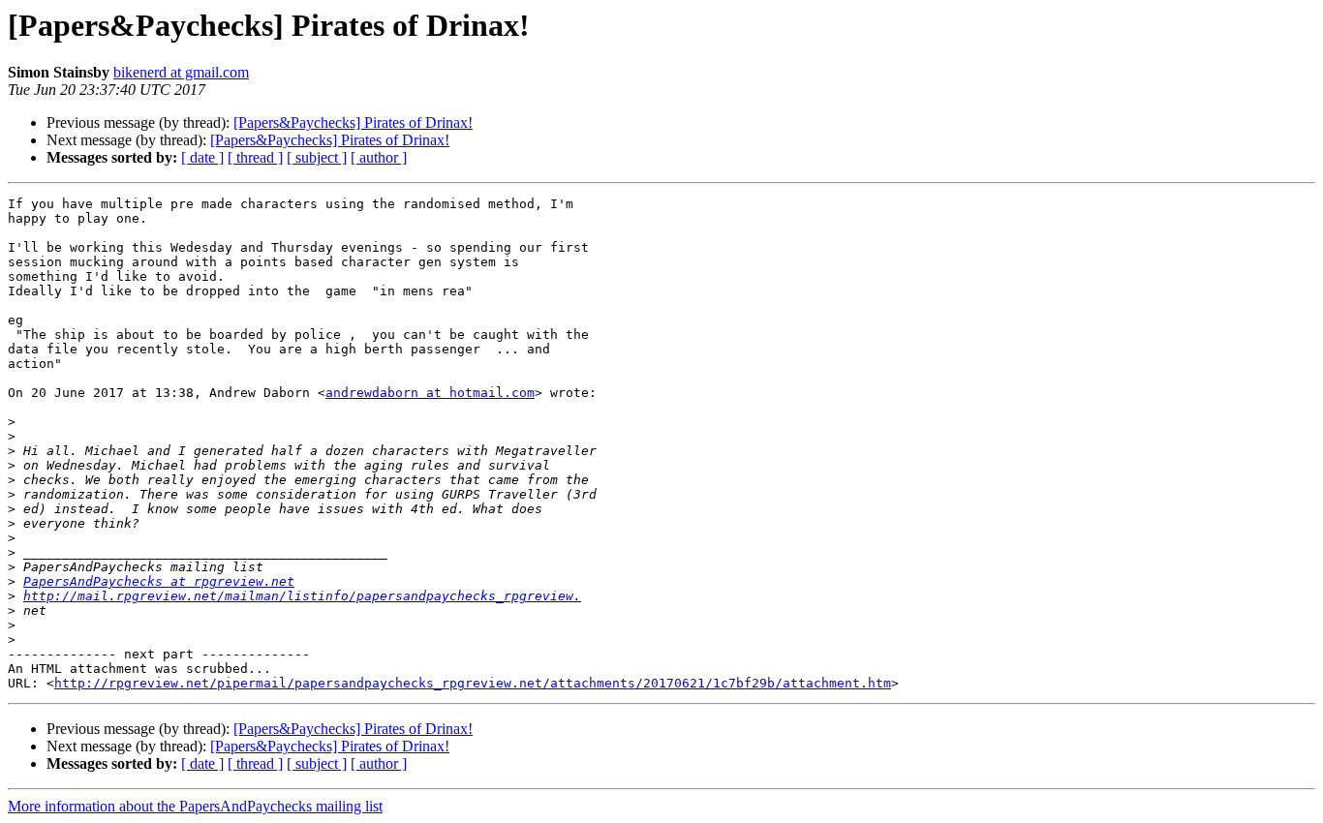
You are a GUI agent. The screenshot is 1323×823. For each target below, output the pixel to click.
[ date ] (202, 157)
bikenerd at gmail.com (181, 72)
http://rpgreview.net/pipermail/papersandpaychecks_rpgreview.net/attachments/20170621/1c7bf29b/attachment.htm (472, 683)
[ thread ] (255, 157)
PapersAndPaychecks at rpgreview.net (158, 581)
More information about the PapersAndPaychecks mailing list (195, 806)
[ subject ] (317, 157)
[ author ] (379, 157)
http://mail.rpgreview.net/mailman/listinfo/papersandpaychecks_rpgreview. (302, 596)
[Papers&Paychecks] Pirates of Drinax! (353, 122)
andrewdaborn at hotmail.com (430, 392)
